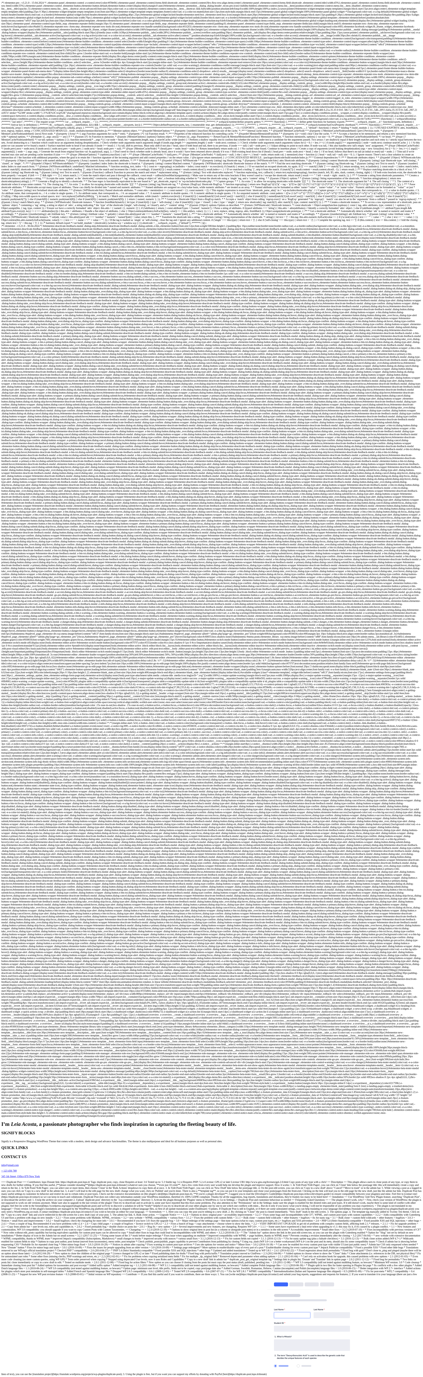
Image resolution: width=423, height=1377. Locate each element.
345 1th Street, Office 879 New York (20, 1176)
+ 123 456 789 (9, 1170)
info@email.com (10, 1165)
